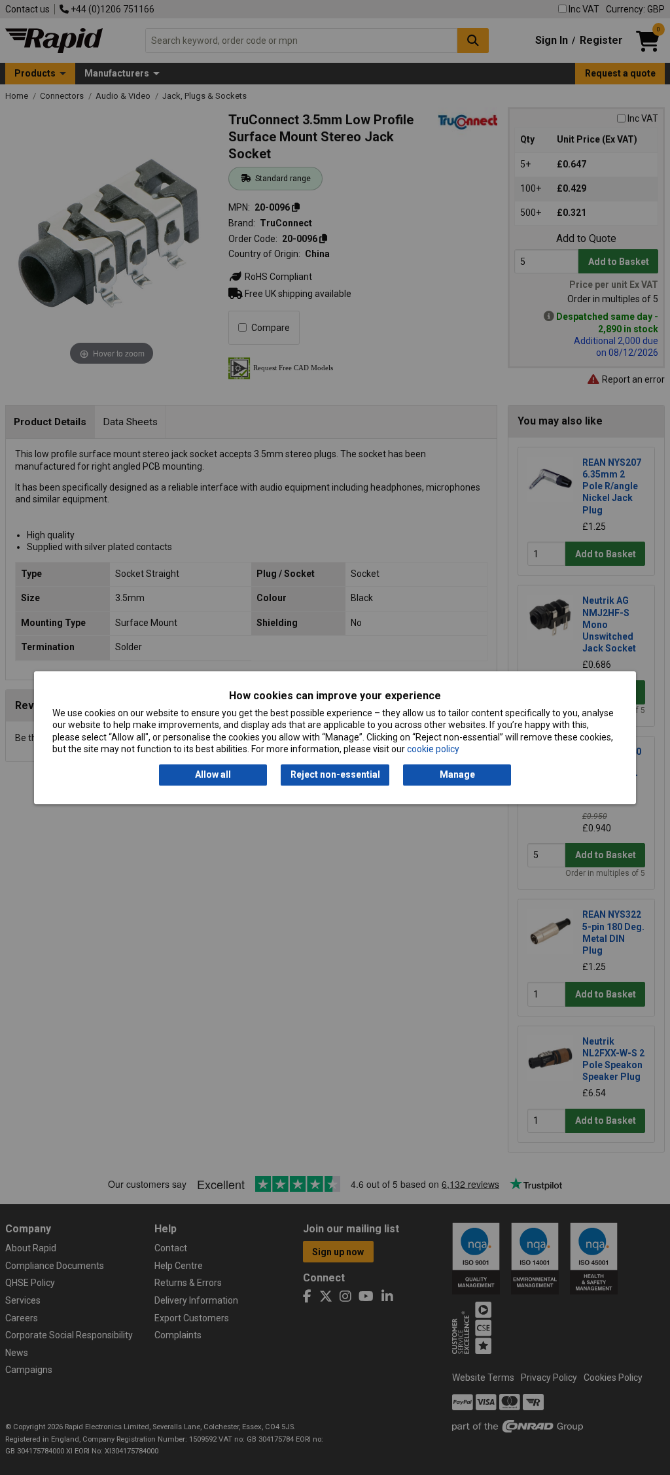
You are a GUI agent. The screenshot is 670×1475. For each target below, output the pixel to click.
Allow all (213, 775)
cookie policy (433, 749)
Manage (457, 775)
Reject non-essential (335, 775)
